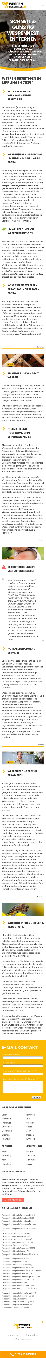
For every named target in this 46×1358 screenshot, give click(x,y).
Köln (28, 1118)
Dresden (30, 1134)
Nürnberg (30, 1138)
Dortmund (7, 1130)
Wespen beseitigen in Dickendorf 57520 (18, 1279)
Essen (28, 1130)
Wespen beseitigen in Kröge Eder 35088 (18, 1285)
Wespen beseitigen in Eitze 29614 (15, 1262)
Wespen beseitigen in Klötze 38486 (16, 1259)
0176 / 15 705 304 (15, 1200)
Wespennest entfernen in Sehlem (15, 1308)
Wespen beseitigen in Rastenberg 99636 (18, 1302)
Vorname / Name (11, 1054)
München (6, 1118)
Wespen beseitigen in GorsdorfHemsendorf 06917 (19, 1229)
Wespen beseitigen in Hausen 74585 (17, 1251)
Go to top (40, 347)
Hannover (6, 1138)
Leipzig (29, 1126)
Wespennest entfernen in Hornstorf (16, 1233)
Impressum (13, 1335)
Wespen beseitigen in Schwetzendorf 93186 (19, 1221)
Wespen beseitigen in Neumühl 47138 (17, 1242)
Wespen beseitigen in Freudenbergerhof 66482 (21, 1276)
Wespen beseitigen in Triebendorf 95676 (18, 1248)
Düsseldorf (7, 1126)
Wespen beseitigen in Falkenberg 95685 (18, 1218)
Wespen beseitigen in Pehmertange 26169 (19, 1293)
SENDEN (36, 1097)
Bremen (6, 1134)
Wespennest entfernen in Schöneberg (17, 1264)
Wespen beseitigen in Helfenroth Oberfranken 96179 (20, 1255)
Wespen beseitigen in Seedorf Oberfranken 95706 (19, 1289)
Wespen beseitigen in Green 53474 (16, 1299)
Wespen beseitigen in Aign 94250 (15, 1282)
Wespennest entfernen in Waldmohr (16, 1245)
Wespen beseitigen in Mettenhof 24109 (18, 1305)
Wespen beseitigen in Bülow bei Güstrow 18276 (21, 1270)
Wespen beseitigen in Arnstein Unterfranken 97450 (20, 1225)
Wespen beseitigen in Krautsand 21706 (18, 1267)
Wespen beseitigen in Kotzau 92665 (16, 1236)
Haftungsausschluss (23, 1339)
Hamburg (30, 1114)
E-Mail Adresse (10, 1062)
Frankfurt (6, 1122)
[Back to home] (14, 5)
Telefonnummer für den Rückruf (18, 1071)
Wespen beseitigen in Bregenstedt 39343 (18, 1215)
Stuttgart (30, 1122)
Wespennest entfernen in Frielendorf (17, 1239)
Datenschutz (32, 1335)
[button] (43, 5)
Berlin (4, 1114)
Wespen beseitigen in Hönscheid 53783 (18, 1296)
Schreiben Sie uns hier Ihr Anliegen (19, 1079)
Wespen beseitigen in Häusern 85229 (17, 1273)
